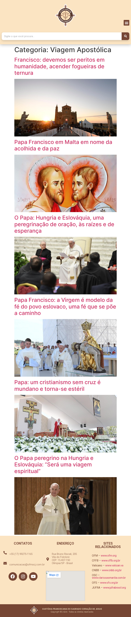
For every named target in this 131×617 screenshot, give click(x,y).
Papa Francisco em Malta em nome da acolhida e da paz (63, 145)
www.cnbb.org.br (112, 570)
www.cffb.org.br (110, 560)
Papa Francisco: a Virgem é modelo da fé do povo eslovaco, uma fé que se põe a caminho (65, 306)
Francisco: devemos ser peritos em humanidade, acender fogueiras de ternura (59, 66)
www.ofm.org (109, 555)
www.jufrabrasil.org (114, 587)
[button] (126, 23)
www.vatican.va (114, 565)
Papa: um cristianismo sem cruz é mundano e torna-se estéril (57, 385)
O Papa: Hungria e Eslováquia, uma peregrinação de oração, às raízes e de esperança (64, 224)
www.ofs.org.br (109, 582)
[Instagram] (23, 576)
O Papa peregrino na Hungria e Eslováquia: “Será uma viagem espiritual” (53, 464)
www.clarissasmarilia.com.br (109, 577)
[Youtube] (33, 576)
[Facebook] (13, 576)
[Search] (125, 36)
